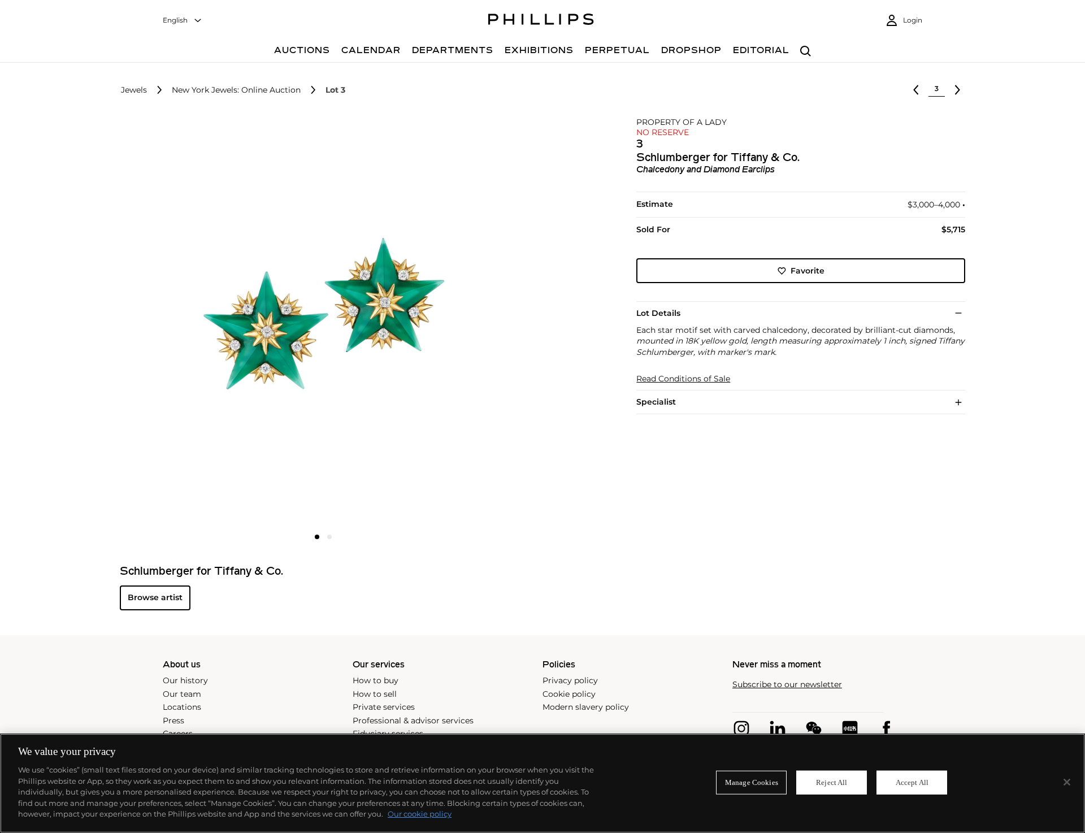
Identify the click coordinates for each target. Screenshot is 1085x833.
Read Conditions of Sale (683, 379)
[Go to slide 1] (317, 537)
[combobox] (182, 20)
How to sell (375, 694)
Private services (384, 707)
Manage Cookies (751, 782)
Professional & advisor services (413, 720)
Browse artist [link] (155, 597)
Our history (185, 680)
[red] (850, 728)
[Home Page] (541, 21)
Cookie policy (569, 694)
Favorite (807, 271)
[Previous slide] (187, 322)
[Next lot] (957, 90)
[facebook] (886, 728)
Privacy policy (570, 680)
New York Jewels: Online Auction (236, 90)
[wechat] (814, 728)
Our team (182, 694)
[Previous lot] (916, 90)
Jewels (134, 90)
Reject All (831, 782)
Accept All (912, 782)
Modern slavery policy (585, 707)
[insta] (741, 728)
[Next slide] (459, 322)
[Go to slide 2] (329, 537)
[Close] (1066, 782)
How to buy (375, 680)
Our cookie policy (420, 813)
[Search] (805, 51)
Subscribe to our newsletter (787, 684)
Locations (182, 707)
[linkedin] (778, 728)
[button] (320, 321)
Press (173, 720)
